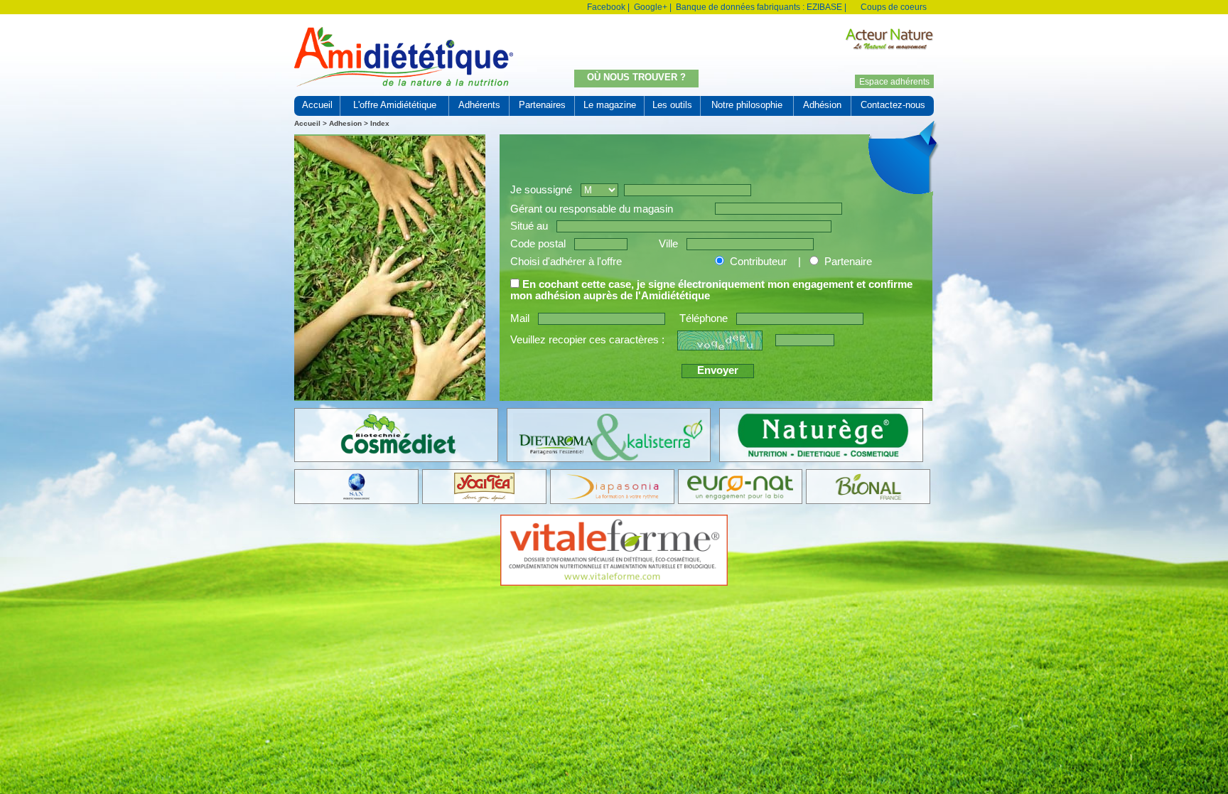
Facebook (606, 7)
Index (379, 123)
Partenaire (848, 261)
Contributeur (760, 261)
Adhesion (345, 123)
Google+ (650, 7)
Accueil (307, 123)
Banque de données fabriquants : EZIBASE (759, 7)
